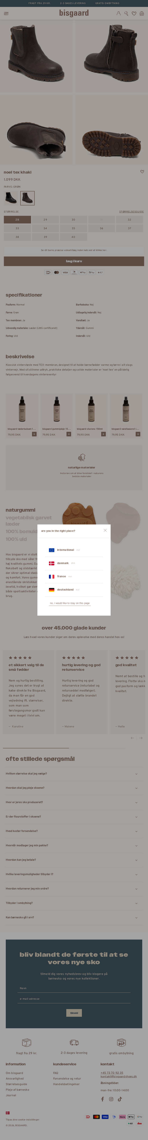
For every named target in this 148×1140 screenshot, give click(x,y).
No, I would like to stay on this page (70, 603)
